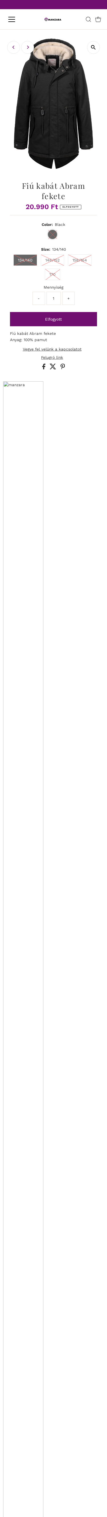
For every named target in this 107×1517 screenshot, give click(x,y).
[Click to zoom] (93, 47)
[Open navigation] (16, 19)
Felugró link (52, 358)
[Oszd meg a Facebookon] (44, 368)
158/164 (79, 260)
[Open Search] (88, 19)
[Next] (27, 47)
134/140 (25, 260)
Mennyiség (53, 287)
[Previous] (13, 47)
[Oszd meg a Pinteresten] (62, 368)
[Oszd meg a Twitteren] (54, 368)
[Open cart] (98, 19)
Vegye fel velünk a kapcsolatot (52, 349)
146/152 (52, 260)
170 (52, 274)
